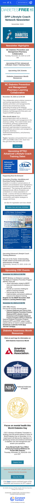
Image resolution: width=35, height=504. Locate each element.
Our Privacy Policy (25, 492)
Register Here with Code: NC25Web (17, 207)
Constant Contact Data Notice (17, 494)
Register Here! (17, 462)
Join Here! (17, 146)
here (24, 299)
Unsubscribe (8, 492)
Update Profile (16, 492)
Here (24, 325)
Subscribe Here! (17, 477)
